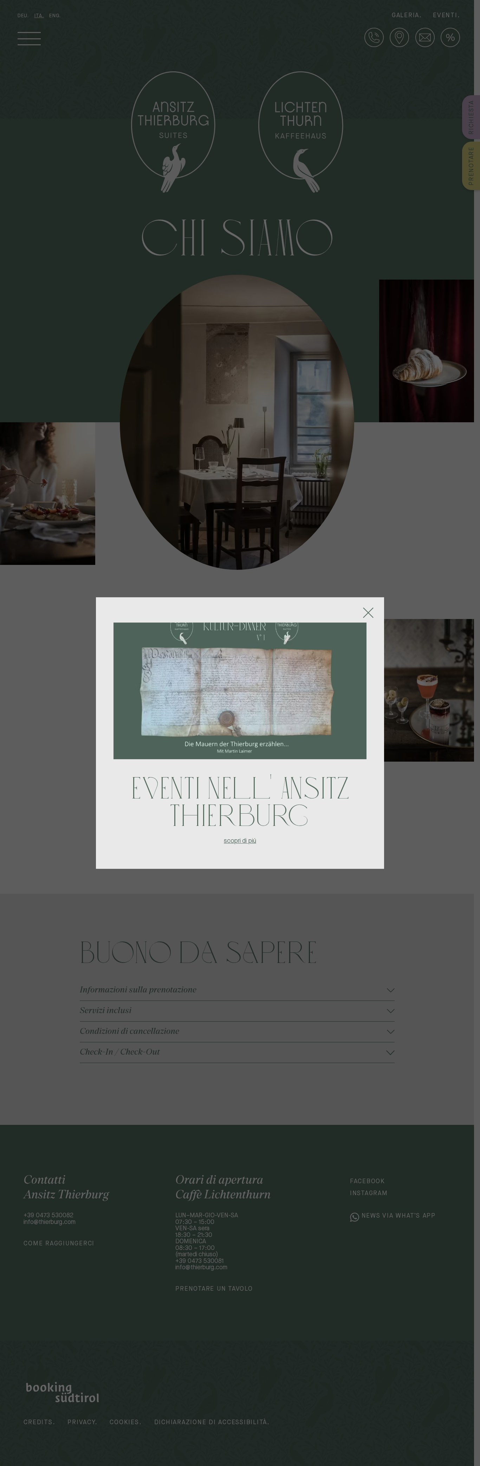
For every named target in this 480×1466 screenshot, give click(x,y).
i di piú (248, 840)
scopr (232, 840)
